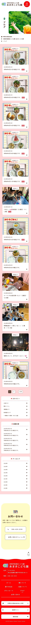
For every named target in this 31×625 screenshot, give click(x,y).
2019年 (5, 485)
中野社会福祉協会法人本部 (15, 603)
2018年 (5, 488)
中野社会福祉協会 (7, 36)
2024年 (5, 469)
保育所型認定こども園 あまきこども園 (13, 39)
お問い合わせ (15, 594)
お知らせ (6, 403)
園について (22, 583)
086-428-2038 (17, 529)
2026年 (5, 463)
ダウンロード (8, 591)
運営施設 (15, 616)
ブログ (22, 591)
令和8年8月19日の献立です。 (11, 439)
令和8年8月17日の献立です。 (11, 449)
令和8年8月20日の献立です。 (11, 434)
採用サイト (15, 610)
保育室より (7, 409)
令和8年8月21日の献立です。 (11, 429)
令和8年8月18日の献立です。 (11, 444)
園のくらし (7, 406)
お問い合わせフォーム (15, 537)
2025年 (5, 466)
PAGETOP (28, 555)
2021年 (5, 479)
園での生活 (8, 587)
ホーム (8, 583)
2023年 (5, 472)
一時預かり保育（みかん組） (11, 415)
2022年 (5, 476)
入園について (22, 587)
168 (20, 392)
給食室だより (7, 412)
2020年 (5, 482)
